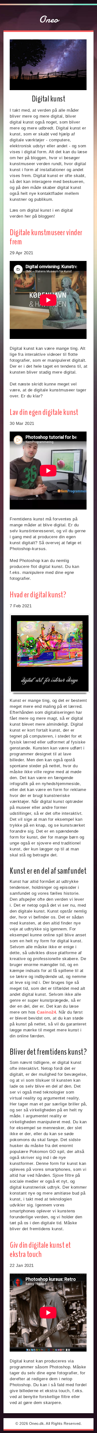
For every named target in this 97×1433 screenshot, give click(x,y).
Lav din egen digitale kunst (44, 412)
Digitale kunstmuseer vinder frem (46, 237)
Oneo (48, 19)
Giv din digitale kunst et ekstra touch (40, 1249)
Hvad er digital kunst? (38, 594)
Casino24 (46, 1012)
